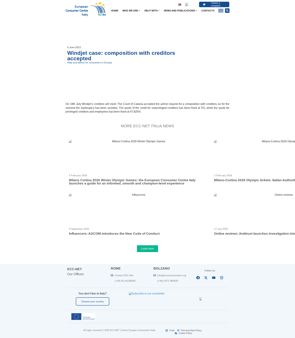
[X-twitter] (205, 277)
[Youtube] (213, 277)
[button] (227, 10)
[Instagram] (221, 277)
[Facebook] (198, 277)
